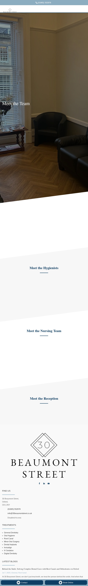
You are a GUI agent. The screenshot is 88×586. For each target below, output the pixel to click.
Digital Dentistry (10, 553)
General (14, 573)
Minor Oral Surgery (11, 542)
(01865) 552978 (14, 509)
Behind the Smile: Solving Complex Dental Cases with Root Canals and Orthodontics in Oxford (40, 569)
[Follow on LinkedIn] (44, 483)
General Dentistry (11, 533)
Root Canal (8, 539)
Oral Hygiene (9, 536)
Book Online (68, 583)
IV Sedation (9, 550)
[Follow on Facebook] (39, 483)
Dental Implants (10, 545)
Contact (24, 583)
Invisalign (8, 548)
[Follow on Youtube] (48, 483)
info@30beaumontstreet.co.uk (20, 513)
